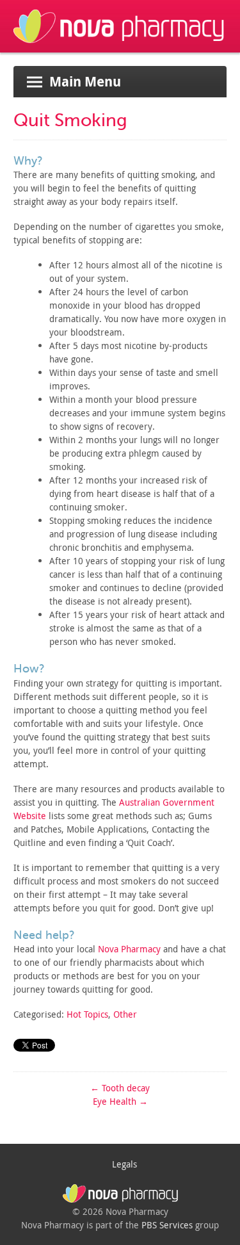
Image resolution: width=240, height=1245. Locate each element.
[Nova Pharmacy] (120, 46)
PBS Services (167, 1225)
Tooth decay (120, 1088)
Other (125, 1014)
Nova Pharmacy (129, 949)
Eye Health (120, 1101)
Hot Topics (87, 1014)
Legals (124, 1164)
